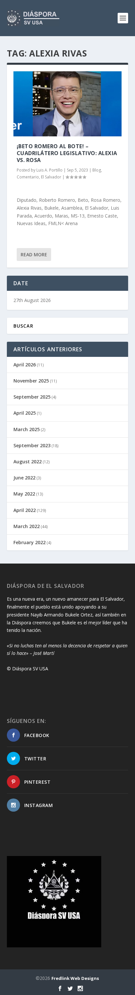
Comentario (28, 177)
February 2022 (29, 542)
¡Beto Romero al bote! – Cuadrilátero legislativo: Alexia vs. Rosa (67, 153)
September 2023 (31, 445)
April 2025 (24, 413)
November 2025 (31, 381)
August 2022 (27, 461)
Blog (96, 170)
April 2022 (24, 510)
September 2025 (31, 397)
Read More (34, 254)
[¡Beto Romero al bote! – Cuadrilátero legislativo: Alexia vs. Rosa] (67, 103)
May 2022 (24, 494)
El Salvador (51, 177)
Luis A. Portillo (49, 170)
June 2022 (24, 477)
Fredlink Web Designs (75, 978)
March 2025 (26, 429)
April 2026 (24, 364)
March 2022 (26, 526)
